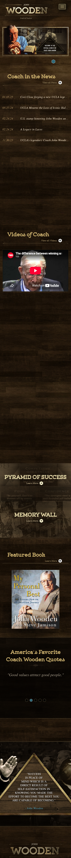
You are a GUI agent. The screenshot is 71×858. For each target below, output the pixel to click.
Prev (17, 599)
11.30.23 (7, 140)
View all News (49, 82)
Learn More (32, 483)
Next (54, 599)
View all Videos (49, 240)
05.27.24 (7, 108)
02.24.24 (7, 118)
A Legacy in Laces (31, 129)
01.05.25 (7, 97)
